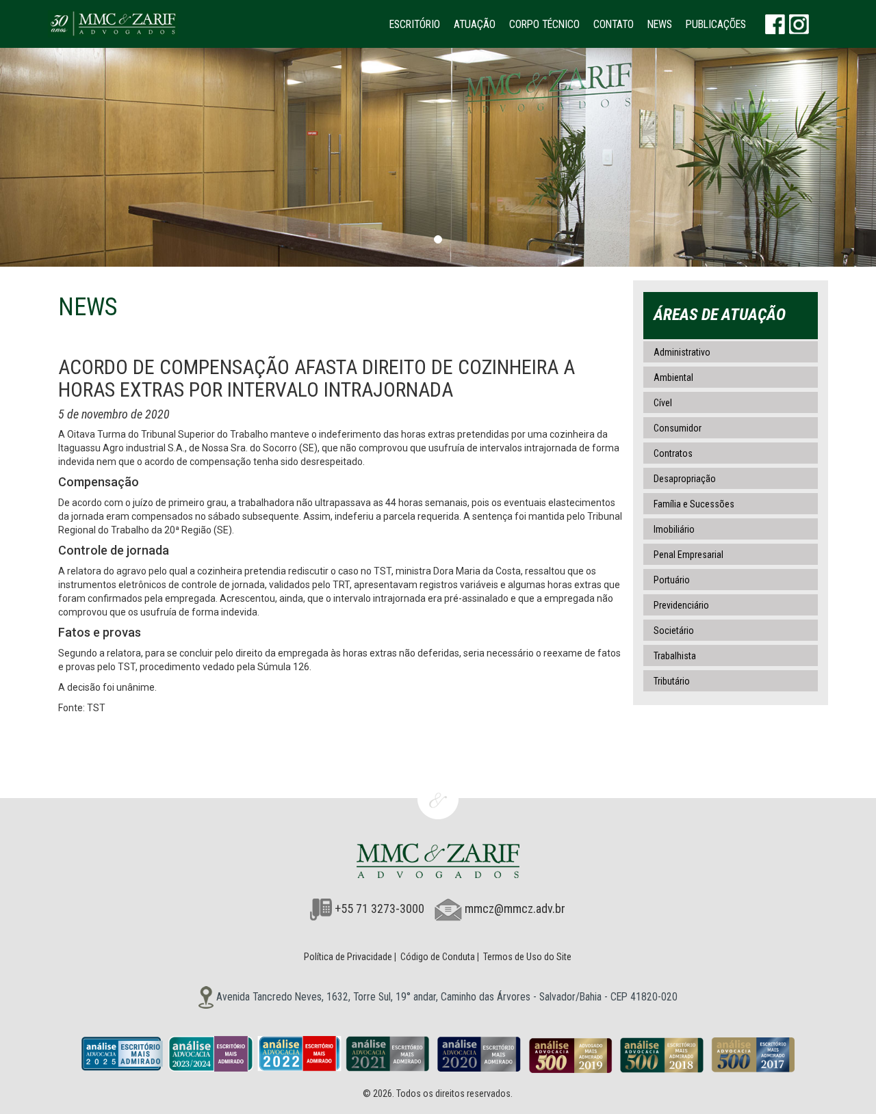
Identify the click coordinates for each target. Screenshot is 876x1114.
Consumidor (677, 428)
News (659, 24)
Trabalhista (675, 655)
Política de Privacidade (348, 956)
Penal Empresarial (688, 554)
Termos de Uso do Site (527, 956)
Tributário (672, 681)
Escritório (414, 24)
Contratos (673, 453)
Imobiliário (674, 529)
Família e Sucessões (694, 504)
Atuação (474, 24)
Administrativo (682, 352)
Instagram (799, 24)
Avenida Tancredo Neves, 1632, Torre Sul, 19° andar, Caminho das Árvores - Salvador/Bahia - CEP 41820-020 (446, 996)
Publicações (716, 24)
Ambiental (673, 377)
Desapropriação (685, 478)
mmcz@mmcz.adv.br (515, 908)
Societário (674, 630)
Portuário (672, 579)
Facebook (775, 24)
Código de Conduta (437, 956)
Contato (613, 24)
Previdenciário (681, 605)
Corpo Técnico (544, 24)
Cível (663, 402)
